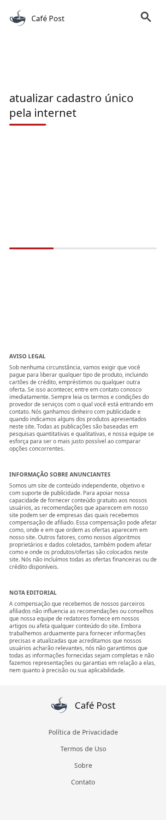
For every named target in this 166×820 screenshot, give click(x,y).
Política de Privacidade (83, 732)
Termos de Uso (83, 748)
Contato (83, 782)
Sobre (83, 765)
